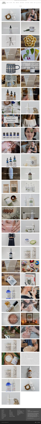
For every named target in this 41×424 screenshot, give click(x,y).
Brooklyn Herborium (4, 422)
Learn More (3, 417)
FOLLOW (18, 414)
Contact (3, 418)
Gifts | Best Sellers (4, 416)
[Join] (38, 418)
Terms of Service (11, 415)
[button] (7, 3)
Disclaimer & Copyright (12, 416)
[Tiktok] (36, 422)
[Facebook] (35, 422)
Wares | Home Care (4, 415)
